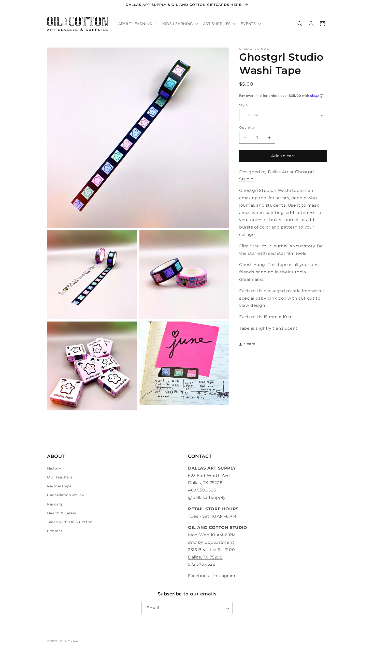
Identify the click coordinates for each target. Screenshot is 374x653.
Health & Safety (61, 513)
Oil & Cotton (69, 641)
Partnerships (59, 486)
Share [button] (249, 344)
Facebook (198, 575)
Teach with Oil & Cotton (70, 521)
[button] (137, 23)
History (54, 468)
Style (243, 105)
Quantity (247, 127)
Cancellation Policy (65, 495)
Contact (54, 530)
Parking (54, 504)
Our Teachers (59, 477)
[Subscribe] (227, 608)
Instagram (224, 575)
